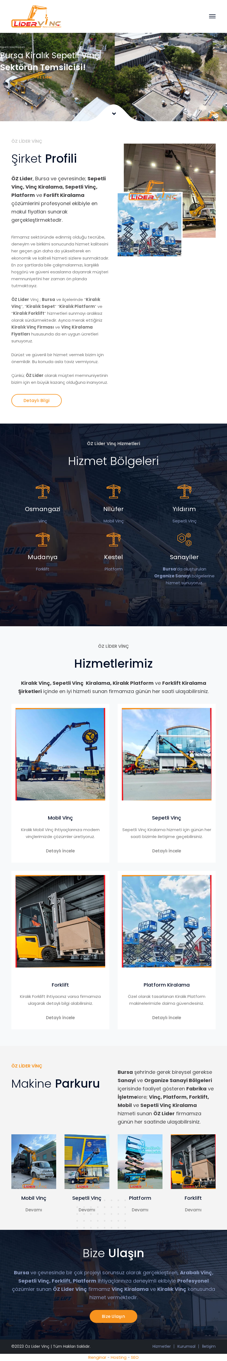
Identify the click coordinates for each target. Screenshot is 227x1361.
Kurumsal (186, 1346)
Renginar (97, 1357)
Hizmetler (162, 1346)
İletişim (209, 1346)
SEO (135, 1357)
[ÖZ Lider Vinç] (36, 16)
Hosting (119, 1357)
